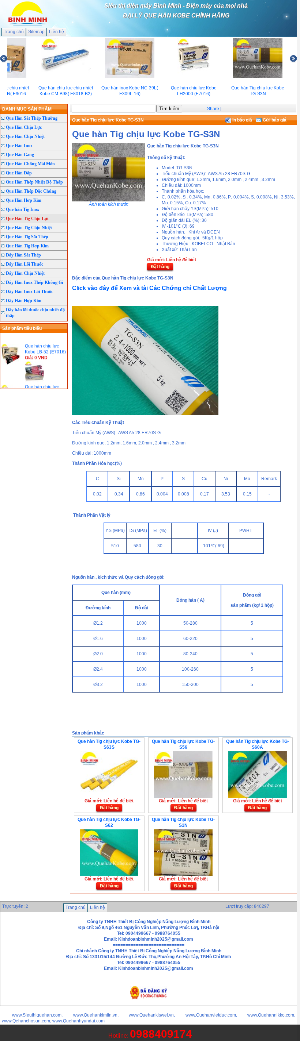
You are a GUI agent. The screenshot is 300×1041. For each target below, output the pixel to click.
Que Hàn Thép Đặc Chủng (31, 191)
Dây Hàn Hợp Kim (23, 300)
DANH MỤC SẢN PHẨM (27, 109)
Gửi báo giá (274, 120)
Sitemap (36, 31)
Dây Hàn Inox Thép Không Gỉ (34, 282)
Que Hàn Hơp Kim (23, 200)
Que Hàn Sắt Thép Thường (31, 118)
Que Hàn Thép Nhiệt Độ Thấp (34, 182)
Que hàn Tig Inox (22, 209)
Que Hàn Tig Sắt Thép (27, 236)
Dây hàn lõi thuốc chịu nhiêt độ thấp (35, 312)
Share (213, 108)
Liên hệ (56, 31)
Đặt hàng (160, 266)
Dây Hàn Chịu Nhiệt (25, 273)
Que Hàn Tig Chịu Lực (27, 218)
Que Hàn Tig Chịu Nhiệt (29, 227)
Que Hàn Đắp (19, 173)
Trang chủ (14, 31)
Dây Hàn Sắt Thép (23, 255)
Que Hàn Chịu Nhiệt (25, 136)
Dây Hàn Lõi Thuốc (24, 264)
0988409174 (161, 1034)
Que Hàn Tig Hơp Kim (27, 245)
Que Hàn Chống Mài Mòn (30, 163)
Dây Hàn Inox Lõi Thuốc (29, 291)
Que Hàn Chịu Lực (24, 127)
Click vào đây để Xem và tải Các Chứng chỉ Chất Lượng (149, 288)
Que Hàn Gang (20, 154)
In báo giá (241, 120)
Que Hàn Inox (19, 145)
